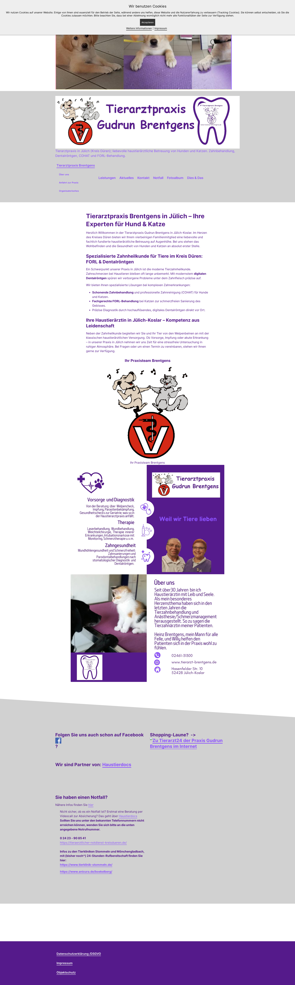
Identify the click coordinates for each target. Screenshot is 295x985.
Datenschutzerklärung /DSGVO (79, 954)
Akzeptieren (148, 22)
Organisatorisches (69, 191)
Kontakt (143, 178)
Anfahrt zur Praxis (68, 182)
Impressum (65, 963)
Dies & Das (195, 178)
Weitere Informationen (139, 28)
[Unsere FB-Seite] (100, 741)
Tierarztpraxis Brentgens (76, 165)
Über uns (64, 174)
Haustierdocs (116, 764)
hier (90, 805)
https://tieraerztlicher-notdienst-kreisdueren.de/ (93, 842)
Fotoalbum (175, 178)
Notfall (158, 178)
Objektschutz (66, 972)
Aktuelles (126, 178)
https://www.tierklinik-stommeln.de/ (86, 865)
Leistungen (107, 178)
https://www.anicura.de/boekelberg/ (86, 871)
